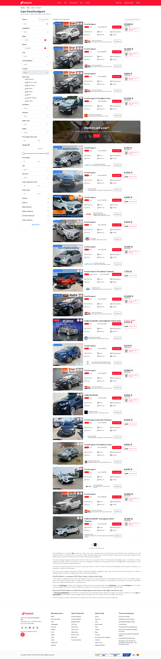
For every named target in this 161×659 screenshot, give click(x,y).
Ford (33, 8)
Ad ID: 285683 (101, 497)
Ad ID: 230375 (104, 274)
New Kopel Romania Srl (95, 115)
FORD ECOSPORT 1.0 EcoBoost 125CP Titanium (99, 520)
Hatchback (32, 85)
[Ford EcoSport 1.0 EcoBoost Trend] (68, 453)
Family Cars (74, 627)
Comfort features (28, 216)
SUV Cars (74, 624)
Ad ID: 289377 (101, 175)
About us (97, 619)
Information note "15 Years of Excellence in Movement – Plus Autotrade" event (128, 642)
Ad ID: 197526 (101, 101)
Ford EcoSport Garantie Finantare (98, 420)
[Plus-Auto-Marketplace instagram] (26, 627)
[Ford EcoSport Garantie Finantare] (68, 429)
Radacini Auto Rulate (94, 337)
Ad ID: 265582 (101, 51)
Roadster (31, 79)
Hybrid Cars (74, 632)
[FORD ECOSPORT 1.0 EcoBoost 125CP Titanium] (68, 527)
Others (88, 3)
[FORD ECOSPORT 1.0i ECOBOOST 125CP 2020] (68, 330)
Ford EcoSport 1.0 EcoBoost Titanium (99, 271)
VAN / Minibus (32, 98)
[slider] (23, 153)
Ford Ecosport (90, 148)
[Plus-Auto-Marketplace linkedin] (37, 627)
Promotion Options (124, 616)
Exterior (25, 198)
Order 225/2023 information (127, 638)
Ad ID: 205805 (101, 447)
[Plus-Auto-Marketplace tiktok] (33, 627)
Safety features (27, 211)
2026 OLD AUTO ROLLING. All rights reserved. (41, 655)
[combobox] (35, 32)
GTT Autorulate (97, 485)
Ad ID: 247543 (101, 524)
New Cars (74, 637)
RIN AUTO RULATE (97, 213)
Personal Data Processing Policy (128, 627)
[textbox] (37, 40)
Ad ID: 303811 (101, 150)
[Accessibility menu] (23, 634)
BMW (52, 616)
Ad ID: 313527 (101, 348)
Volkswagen (54, 624)
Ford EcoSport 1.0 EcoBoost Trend (97, 445)
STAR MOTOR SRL (88, 534)
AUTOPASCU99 (96, 288)
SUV (30, 95)
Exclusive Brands (76, 616)
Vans (81, 3)
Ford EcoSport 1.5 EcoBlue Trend (97, 98)
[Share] (78, 23)
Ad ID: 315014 (101, 249)
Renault (53, 629)
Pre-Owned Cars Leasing (102, 637)
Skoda (53, 635)
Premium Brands (76, 619)
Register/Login (128, 3)
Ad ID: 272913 (101, 472)
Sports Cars (74, 629)
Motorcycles (73, 3)
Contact (97, 635)
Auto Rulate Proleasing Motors (101, 362)
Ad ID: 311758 (101, 398)
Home (59, 3)
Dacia (52, 640)
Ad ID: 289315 (101, 299)
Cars (65, 3)
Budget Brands (75, 622)
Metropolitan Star (93, 461)
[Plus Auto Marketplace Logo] (26, 2)
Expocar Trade (92, 189)
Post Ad (96, 136)
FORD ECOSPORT (91, 395)
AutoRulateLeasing (99, 164)
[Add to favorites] (81, 23)
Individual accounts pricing (126, 619)
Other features (27, 220)
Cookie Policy (123, 624)
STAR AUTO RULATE (97, 40)
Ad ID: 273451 (101, 422)
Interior (24, 202)
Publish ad (118, 3)
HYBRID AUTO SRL (92, 411)
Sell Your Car (98, 642)
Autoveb (93, 238)
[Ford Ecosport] (68, 157)
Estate (31, 91)
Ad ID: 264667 (101, 27)
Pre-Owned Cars (76, 640)
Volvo (52, 637)
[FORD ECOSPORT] (68, 404)
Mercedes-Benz (55, 619)
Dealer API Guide (100, 645)
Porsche (53, 627)
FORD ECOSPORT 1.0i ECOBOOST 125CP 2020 (102, 321)
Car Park (97, 640)
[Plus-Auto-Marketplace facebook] (22, 627)
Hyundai (53, 645)
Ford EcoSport (90, 24)
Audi (52, 622)
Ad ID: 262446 (101, 324)
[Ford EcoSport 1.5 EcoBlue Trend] (68, 107)
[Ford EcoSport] (68, 33)
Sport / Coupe (33, 82)
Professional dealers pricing (127, 622)
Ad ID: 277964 (101, 200)
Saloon (30, 88)
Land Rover (54, 642)
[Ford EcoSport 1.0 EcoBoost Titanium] (68, 280)
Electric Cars (75, 635)
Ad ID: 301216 (101, 373)
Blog (96, 632)
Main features (27, 207)
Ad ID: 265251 (101, 76)
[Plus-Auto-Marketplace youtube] (29, 627)
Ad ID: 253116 (101, 225)
